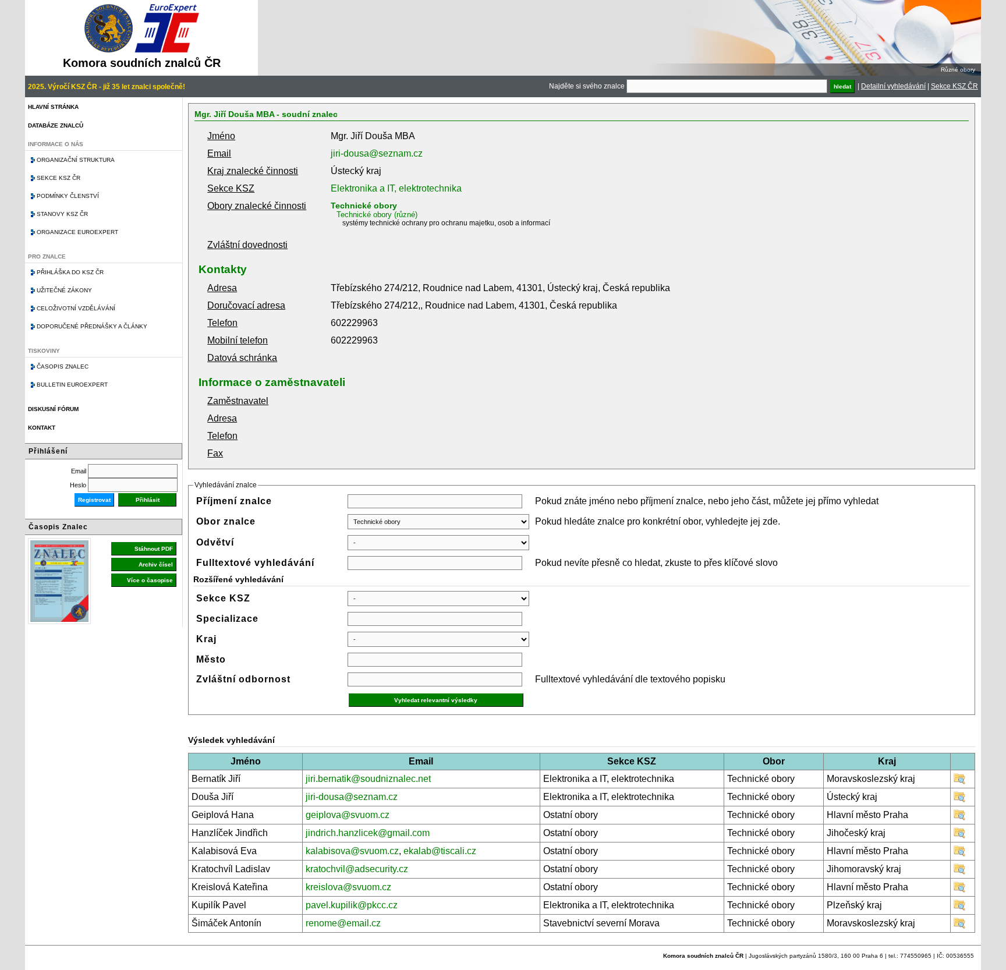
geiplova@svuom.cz (347, 815)
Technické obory (364, 205)
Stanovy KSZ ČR (62, 214)
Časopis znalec (62, 366)
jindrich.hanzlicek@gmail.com (368, 833)
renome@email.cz (343, 923)
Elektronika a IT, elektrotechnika (396, 188)
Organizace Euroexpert (77, 232)
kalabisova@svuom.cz (352, 851)
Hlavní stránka (53, 107)
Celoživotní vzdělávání (76, 308)
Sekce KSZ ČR (954, 86)
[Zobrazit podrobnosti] (959, 782)
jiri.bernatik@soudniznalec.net (368, 779)
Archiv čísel (156, 564)
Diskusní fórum (53, 409)
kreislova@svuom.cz (348, 887)
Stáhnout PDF (153, 549)
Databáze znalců (55, 125)
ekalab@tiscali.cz (439, 851)
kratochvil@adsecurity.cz (357, 869)
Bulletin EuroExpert (72, 384)
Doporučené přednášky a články (92, 326)
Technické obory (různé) (376, 214)
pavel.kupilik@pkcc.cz (352, 905)
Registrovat (94, 500)
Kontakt (41, 427)
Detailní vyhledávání (893, 86)
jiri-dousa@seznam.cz (377, 153)
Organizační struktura (76, 160)
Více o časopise (150, 580)
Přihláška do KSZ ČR (70, 272)
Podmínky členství (68, 196)
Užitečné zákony (64, 290)
